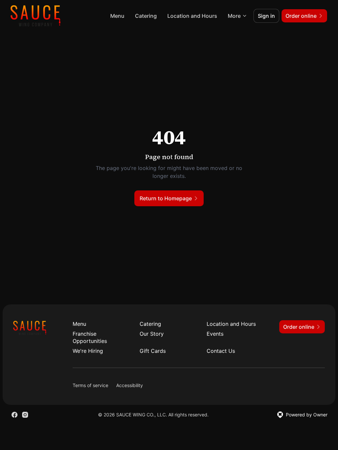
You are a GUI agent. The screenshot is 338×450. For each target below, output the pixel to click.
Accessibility (129, 385)
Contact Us (221, 351)
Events (215, 333)
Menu (117, 16)
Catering (146, 16)
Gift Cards (153, 351)
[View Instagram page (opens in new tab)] (25, 415)
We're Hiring (88, 351)
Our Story (152, 333)
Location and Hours (192, 16)
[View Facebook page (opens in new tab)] (14, 415)
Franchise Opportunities (90, 337)
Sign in (266, 16)
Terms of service (90, 385)
